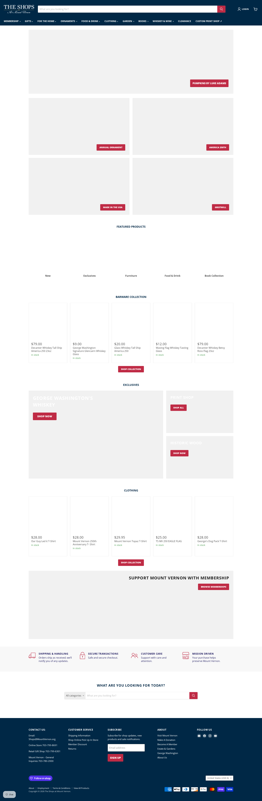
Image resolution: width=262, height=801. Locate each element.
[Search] (221, 9)
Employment (43, 788)
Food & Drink (90, 21)
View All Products (81, 788)
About (31, 788)
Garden (128, 21)
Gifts (28, 21)
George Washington (167, 753)
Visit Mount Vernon (167, 735)
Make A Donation (166, 739)
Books (142, 21)
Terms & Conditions (61, 788)
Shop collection (131, 369)
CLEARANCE (184, 21)
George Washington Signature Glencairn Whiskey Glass (89, 351)
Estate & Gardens (166, 748)
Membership (11, 21)
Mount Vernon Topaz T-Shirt (130, 541)
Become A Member (167, 744)
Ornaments (68, 21)
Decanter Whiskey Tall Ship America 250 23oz (46, 349)
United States (218, 778)
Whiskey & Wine (162, 21)
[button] (244, 9)
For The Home (46, 21)
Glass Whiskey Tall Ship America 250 (127, 349)
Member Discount (77, 744)
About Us (162, 757)
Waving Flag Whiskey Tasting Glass (172, 349)
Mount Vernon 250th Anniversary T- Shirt (85, 543)
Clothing (110, 21)
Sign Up (115, 757)
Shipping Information (79, 735)
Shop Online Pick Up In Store (83, 739)
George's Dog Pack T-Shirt (212, 541)
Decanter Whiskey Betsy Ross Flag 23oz (211, 349)
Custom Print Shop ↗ (209, 21)
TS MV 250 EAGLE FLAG (169, 541)
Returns (72, 748)
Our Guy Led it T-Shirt (43, 541)
